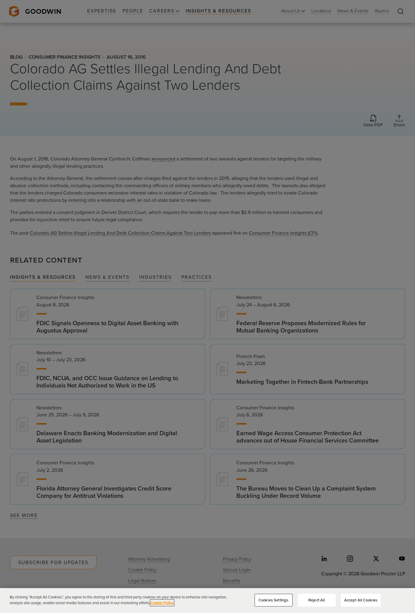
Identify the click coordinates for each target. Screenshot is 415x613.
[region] (207, 600)
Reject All (316, 600)
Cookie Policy (162, 603)
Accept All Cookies (360, 600)
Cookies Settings (273, 600)
